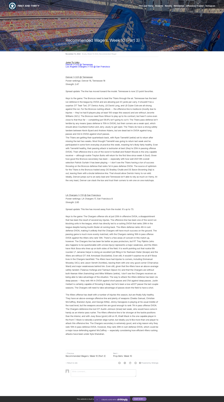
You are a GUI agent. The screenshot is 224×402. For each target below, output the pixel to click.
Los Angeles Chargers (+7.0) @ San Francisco (88, 66)
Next (115, 353)
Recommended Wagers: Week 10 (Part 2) (86, 356)
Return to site (72, 363)
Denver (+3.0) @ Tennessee (79, 64)
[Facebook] (119, 363)
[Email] (135, 363)
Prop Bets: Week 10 (122, 356)
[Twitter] (125, 363)
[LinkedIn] (130, 363)
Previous (70, 353)
